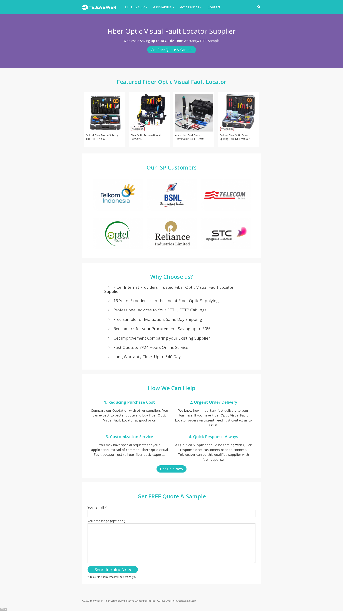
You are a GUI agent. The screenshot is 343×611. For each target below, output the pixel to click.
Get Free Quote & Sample (171, 49)
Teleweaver (96, 600)
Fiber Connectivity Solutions (119, 600)
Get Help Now (171, 468)
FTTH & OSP (135, 7)
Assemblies (162, 7)
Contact (214, 7)
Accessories (189, 7)
